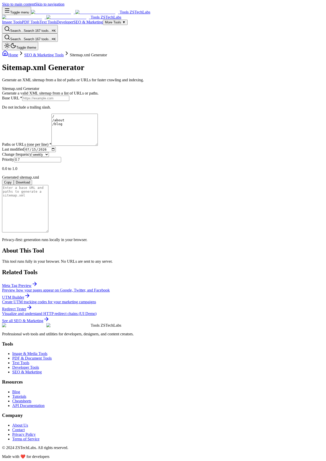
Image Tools (12, 22)
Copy (8, 182)
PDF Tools (30, 22)
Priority (8, 159)
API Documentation (28, 405)
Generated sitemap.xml (20, 177)
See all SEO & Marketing (22, 321)
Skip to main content (18, 4)
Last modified (13, 149)
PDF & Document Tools (32, 358)
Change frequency (17, 154)
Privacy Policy (24, 434)
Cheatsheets (21, 401)
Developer (65, 22)
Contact (18, 430)
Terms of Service (25, 439)
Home (13, 55)
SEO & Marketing (88, 22)
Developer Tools (25, 367)
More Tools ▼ (115, 22)
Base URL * (12, 98)
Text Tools (48, 22)
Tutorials (19, 396)
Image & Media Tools (29, 353)
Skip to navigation (49, 4)
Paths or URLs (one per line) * (26, 144)
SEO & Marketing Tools (44, 55)
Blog (16, 392)
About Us (20, 425)
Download (23, 182)
